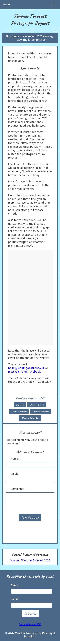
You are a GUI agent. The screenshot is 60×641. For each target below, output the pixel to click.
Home (6, 4)
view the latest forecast (31, 39)
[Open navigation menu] (53, 4)
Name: (15, 458)
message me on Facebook (24, 371)
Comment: (17, 489)
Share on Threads (19, 411)
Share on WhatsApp (30, 418)
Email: (14, 473)
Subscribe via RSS (30, 624)
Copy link (20, 404)
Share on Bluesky (37, 404)
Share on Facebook (40, 411)
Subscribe (30, 613)
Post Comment (30, 517)
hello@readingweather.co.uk (26, 368)
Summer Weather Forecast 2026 (30, 560)
